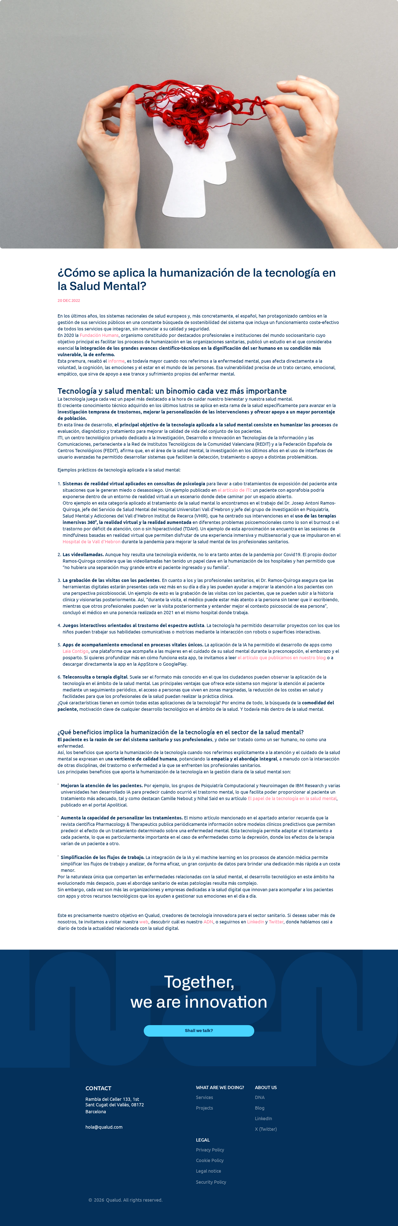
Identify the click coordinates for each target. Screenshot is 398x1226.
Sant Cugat (96, 1104)
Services (204, 1097)
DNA (260, 1097)
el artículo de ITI (234, 490)
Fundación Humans (99, 335)
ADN (208, 921)
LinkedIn (255, 921)
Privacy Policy (210, 1149)
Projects (204, 1107)
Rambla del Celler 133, (108, 1099)
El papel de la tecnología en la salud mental (292, 798)
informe (116, 361)
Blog (260, 1107)
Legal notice (208, 1171)
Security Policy (211, 1182)
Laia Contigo (75, 651)
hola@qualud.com (104, 1127)
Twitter (276, 921)
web (143, 921)
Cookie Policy (210, 1160)
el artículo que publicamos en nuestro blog (282, 657)
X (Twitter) (266, 1129)
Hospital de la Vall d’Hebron (91, 541)
